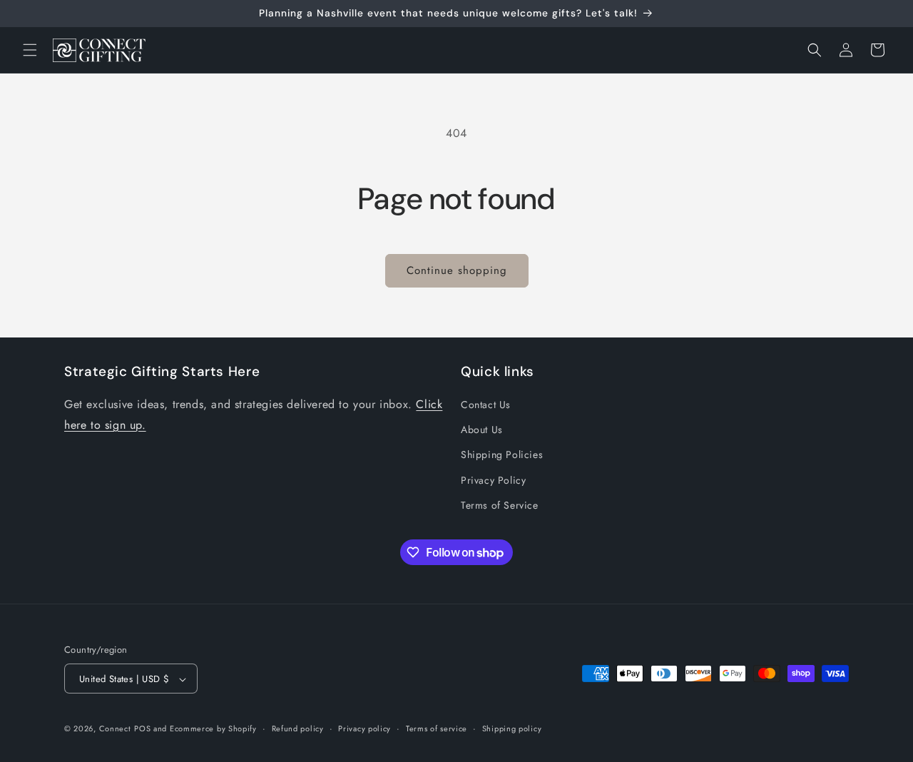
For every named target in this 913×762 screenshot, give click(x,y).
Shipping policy (512, 728)
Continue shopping (457, 270)
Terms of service (436, 728)
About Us (482, 429)
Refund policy (298, 728)
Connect (115, 729)
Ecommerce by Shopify (213, 729)
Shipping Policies (502, 455)
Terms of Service (500, 505)
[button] (30, 50)
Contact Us (486, 404)
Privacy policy (364, 728)
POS (142, 729)
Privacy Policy (493, 480)
